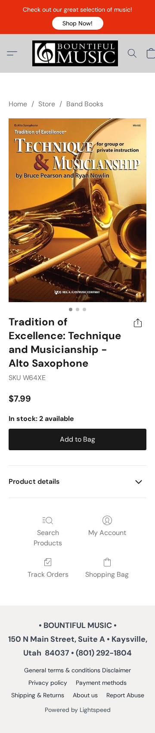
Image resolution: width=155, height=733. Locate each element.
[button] (77, 23)
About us (85, 695)
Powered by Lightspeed (78, 710)
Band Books (84, 103)
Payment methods (101, 683)
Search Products (48, 537)
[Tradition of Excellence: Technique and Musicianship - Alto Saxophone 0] (77, 210)
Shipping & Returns (37, 695)
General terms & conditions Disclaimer (77, 670)
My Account (107, 532)
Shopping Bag (107, 574)
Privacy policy (47, 683)
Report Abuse (125, 695)
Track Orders (48, 574)
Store (46, 103)
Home (18, 103)
